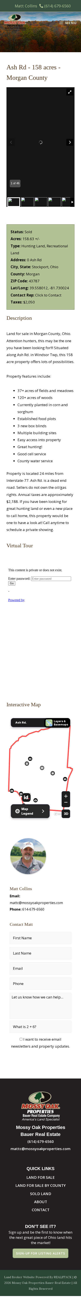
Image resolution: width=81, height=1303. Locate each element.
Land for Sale (40, 1177)
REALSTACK (63, 1277)
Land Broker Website (19, 1277)
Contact (40, 1209)
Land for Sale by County (40, 1185)
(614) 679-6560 (57, 5)
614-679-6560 (33, 909)
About (40, 1201)
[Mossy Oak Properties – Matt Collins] (15, 23)
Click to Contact (48, 295)
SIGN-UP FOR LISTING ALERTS (40, 1253)
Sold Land (40, 1193)
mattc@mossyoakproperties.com (36, 902)
